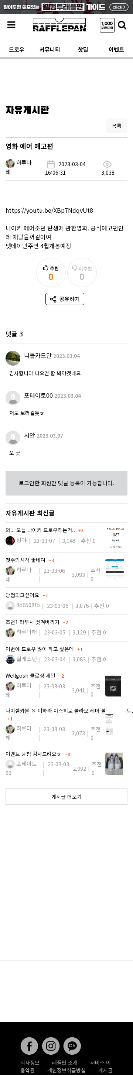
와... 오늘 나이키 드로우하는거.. (41, 530)
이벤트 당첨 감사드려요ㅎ (34, 753)
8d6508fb (28, 605)
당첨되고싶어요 (23, 595)
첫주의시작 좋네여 (26, 560)
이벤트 (116, 49)
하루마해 (26, 632)
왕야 (21, 540)
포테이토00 (38, 395)
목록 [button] (117, 125)
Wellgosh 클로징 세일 (31, 675)
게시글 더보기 (66, 796)
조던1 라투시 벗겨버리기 (33, 622)
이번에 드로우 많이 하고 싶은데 (40, 649)
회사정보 (30, 1062)
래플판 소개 (65, 1062)
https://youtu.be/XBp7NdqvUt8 (49, 210)
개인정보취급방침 (66, 1070)
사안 (29, 435)
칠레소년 (26, 659)
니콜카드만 (38, 355)
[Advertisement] (66, 79)
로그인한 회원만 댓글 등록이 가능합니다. (66, 483)
